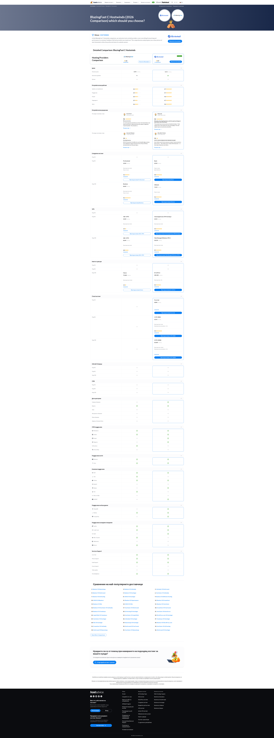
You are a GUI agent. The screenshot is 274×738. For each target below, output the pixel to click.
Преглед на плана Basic (168, 179)
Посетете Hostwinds (175, 41)
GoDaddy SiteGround (162, 589)
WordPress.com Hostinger (165, 615)
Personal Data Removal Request (128, 721)
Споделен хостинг (143, 702)
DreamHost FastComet (164, 607)
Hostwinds (104, 35)
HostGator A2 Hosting (163, 626)
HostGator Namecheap (132, 630)
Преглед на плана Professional (137, 179)
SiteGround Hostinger (163, 630)
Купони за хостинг (147, 2)
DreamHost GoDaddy (99, 626)
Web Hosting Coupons (159, 694)
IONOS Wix (129, 604)
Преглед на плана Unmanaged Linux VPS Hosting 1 (168, 233)
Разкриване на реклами (178, 6)
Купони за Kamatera (159, 696)
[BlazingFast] (128, 57)
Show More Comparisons (98, 635)
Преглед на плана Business (136, 202)
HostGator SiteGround (132, 607)
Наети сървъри (142, 716)
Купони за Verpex (158, 708)
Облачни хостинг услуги (144, 714)
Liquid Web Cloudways (100, 615)
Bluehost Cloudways (99, 611)
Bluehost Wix (97, 604)
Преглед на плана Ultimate (168, 202)
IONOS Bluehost (98, 600)
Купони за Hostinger (159, 702)
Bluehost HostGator (163, 604)
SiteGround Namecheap (100, 630)
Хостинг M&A (100, 725)
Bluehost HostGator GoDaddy (103, 607)
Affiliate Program (126, 704)
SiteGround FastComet (132, 626)
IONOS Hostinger (129, 596)
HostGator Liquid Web (132, 615)
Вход (106, 710)
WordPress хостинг (143, 699)
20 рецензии (125, 62)
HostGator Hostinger (99, 619)
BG (182, 2)
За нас (124, 694)
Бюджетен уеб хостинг (144, 705)
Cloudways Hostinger (163, 619)
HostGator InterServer (164, 611)
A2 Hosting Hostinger (131, 611)
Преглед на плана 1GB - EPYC (137, 233)
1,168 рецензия (157, 62)
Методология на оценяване (165, 6)
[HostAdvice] (96, 2)
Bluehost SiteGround (99, 593)
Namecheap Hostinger (131, 622)
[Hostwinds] (175, 36)
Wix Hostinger (98, 622)
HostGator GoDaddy (162, 593)
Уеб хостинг (141, 696)
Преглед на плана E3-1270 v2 (168, 289)
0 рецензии (125, 176)
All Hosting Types (142, 694)
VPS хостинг (141, 708)
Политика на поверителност (126, 726)
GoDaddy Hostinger (131, 619)
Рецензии (118, 2)
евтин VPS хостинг (143, 711)
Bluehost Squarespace (131, 600)
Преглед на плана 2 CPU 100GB (168, 357)
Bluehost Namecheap (99, 589)
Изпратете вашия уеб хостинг (127, 707)
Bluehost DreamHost (163, 600)
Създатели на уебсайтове (145, 722)
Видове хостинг (109, 2)
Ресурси (135, 2)
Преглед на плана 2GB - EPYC (137, 255)
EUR (175, 2)
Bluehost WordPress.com (164, 622)
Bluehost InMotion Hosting (164, 596)
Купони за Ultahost (159, 705)
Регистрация (95, 710)
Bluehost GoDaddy (130, 589)
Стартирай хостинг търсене (106, 662)
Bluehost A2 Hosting (99, 596)
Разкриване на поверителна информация (126, 717)
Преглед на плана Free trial (168, 312)
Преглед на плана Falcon (137, 290)
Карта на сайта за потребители (126, 700)
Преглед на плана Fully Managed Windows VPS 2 (168, 255)
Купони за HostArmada (160, 699)
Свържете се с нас (127, 696)
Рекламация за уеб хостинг (127, 711)
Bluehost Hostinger (130, 593)
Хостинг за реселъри (143, 719)
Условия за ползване (127, 729)
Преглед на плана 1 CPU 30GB (168, 335)
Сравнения (127, 2)
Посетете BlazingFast (144, 61)
